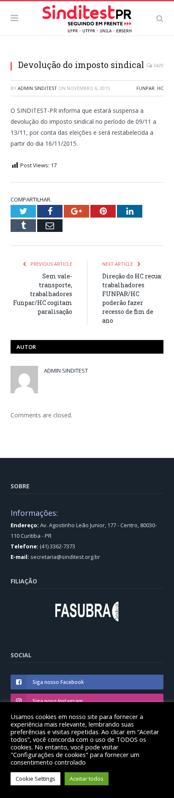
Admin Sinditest (37, 88)
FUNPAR (145, 88)
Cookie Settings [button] (35, 778)
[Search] (159, 18)
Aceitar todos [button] (86, 778)
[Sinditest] (87, 17)
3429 (157, 65)
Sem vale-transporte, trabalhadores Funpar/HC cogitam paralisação (42, 294)
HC (160, 88)
